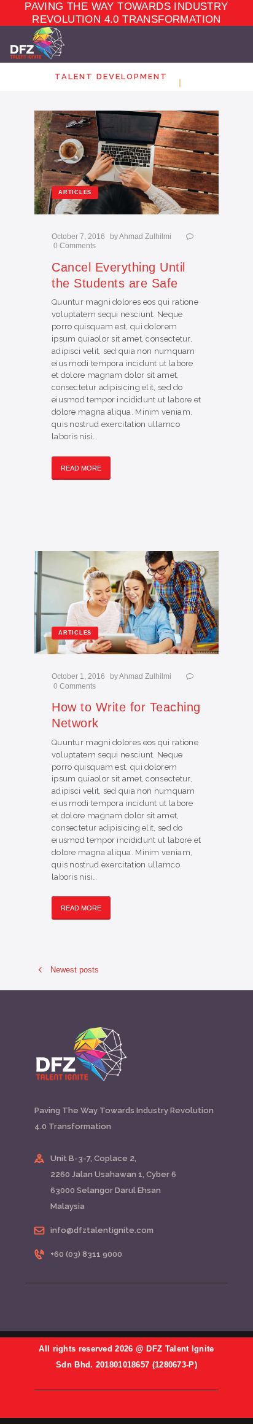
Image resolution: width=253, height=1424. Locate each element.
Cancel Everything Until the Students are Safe (118, 275)
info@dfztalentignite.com (102, 1230)
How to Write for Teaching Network (126, 715)
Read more (81, 468)
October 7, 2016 (78, 236)
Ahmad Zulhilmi (146, 236)
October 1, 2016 (78, 676)
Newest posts (74, 969)
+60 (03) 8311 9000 (86, 1254)
